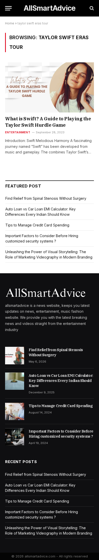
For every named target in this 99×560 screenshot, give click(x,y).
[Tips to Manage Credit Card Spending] (14, 411)
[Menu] (8, 8)
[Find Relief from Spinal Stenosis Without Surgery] (14, 355)
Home (9, 23)
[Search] (91, 8)
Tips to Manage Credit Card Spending (37, 225)
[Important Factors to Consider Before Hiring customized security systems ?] (14, 437)
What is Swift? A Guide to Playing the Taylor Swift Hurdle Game (48, 122)
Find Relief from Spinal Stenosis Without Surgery (45, 198)
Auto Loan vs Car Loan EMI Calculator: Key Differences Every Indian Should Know (61, 380)
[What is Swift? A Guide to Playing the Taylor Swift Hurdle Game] (49, 87)
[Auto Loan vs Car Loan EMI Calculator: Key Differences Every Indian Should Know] (14, 381)
